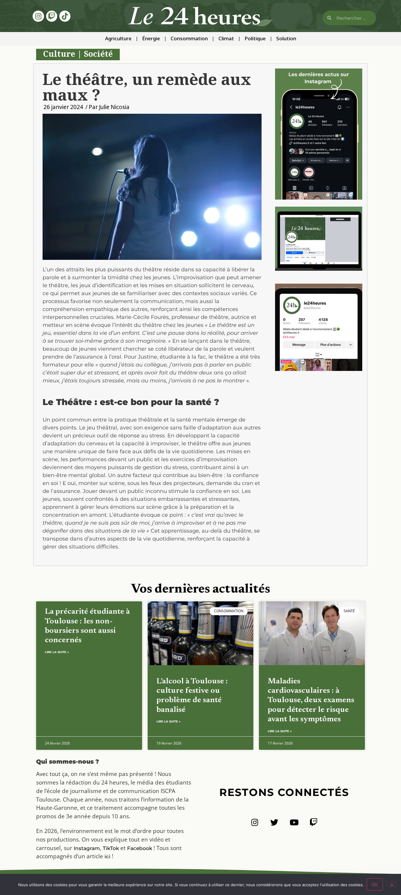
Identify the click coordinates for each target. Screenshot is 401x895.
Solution (286, 39)
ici (107, 856)
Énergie (151, 39)
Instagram (87, 848)
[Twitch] (51, 16)
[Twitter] (274, 822)
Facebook (139, 848)
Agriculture (118, 39)
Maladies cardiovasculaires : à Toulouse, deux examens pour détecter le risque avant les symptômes (311, 700)
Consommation (189, 39)
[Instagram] (38, 16)
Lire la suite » (57, 652)
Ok (375, 884)
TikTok (111, 848)
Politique (255, 39)
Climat (226, 39)
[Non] (392, 884)
